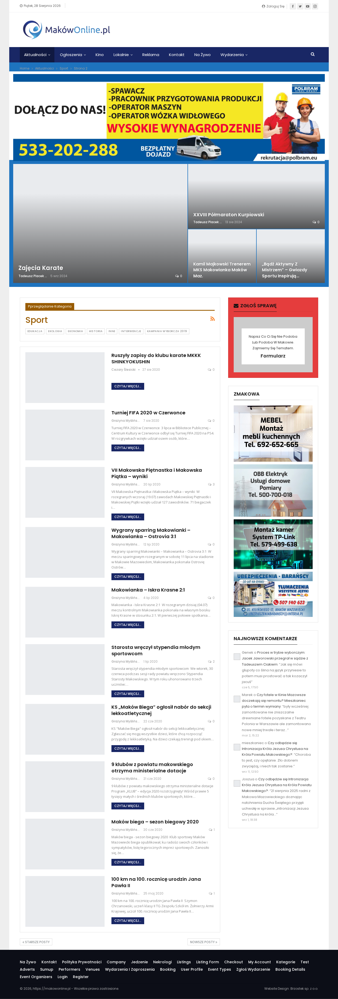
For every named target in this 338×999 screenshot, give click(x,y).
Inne (112, 331)
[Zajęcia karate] (100, 223)
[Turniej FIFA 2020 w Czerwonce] (65, 435)
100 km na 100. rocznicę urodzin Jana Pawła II (156, 882)
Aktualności (35, 54)
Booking (168, 969)
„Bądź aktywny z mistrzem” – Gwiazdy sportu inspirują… (284, 270)
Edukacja (34, 331)
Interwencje (131, 331)
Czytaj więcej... (127, 386)
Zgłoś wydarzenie (253, 969)
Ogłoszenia (71, 54)
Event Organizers (36, 976)
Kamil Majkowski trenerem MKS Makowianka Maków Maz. (222, 270)
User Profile (192, 969)
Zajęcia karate (40, 268)
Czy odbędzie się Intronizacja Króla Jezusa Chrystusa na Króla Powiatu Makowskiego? (275, 748)
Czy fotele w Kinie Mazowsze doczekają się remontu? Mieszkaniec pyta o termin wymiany (274, 700)
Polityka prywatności (81, 962)
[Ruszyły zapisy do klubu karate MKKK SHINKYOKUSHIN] (65, 377)
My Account (259, 962)
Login (63, 976)
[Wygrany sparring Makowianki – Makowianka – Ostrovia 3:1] (65, 552)
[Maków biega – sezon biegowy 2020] (65, 844)
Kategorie (285, 962)
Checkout (233, 962)
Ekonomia (75, 331)
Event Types (219, 969)
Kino (100, 54)
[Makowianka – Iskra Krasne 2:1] (65, 612)
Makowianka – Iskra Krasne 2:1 (148, 589)
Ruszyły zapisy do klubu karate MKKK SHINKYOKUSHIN (156, 358)
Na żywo (202, 54)
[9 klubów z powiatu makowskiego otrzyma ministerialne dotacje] (65, 786)
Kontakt (177, 54)
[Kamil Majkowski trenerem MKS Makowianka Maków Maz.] (222, 256)
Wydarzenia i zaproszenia (130, 969)
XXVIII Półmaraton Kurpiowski (228, 215)
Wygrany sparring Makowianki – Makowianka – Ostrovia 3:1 (150, 533)
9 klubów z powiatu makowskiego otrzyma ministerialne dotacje (152, 767)
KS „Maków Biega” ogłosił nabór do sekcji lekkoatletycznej (161, 710)
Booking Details (290, 969)
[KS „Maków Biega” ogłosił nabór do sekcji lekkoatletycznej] (65, 729)
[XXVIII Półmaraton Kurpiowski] (256, 196)
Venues (93, 969)
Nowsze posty (202, 942)
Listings (184, 962)
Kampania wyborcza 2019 (167, 331)
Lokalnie (121, 54)
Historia (96, 331)
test (305, 962)
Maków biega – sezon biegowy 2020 (155, 821)
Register (81, 976)
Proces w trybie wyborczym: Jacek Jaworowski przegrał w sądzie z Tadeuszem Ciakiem (275, 658)
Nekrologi (162, 962)
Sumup (46, 969)
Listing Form (207, 962)
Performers (69, 969)
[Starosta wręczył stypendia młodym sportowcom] (65, 669)
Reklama (150, 54)
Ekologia (55, 331)
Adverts (27, 969)
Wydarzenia (232, 54)
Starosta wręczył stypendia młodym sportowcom (155, 650)
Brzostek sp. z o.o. (304, 988)
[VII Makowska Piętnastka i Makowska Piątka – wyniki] (65, 492)
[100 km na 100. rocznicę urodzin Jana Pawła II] (65, 901)
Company (116, 962)
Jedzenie (139, 962)
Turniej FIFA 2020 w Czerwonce (148, 412)
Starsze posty (37, 942)
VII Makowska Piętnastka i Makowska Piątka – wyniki (156, 473)
